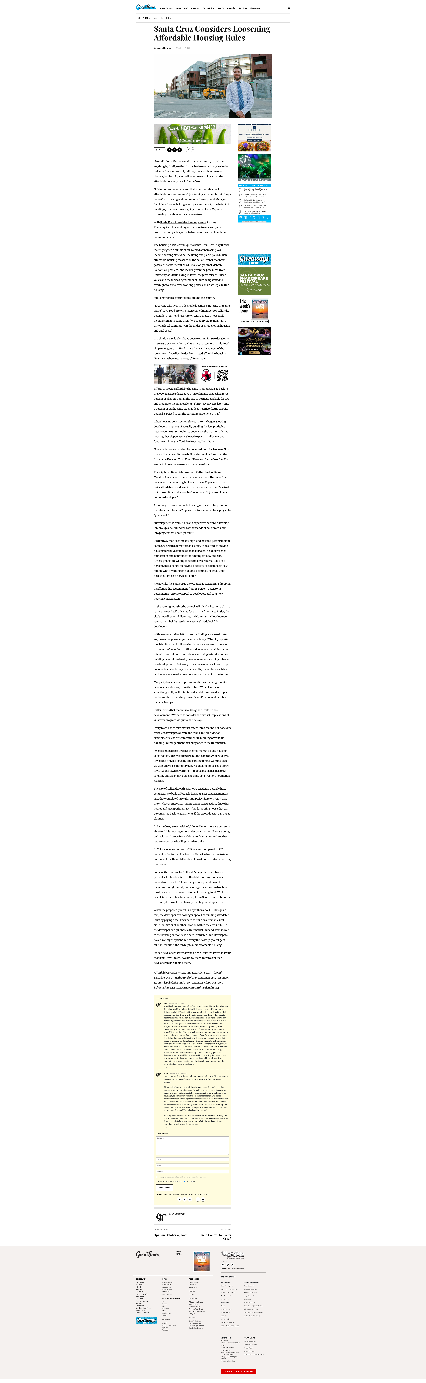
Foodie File (192, 1285)
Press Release (140, 1296)
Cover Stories (167, 1294)
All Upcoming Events (196, 1302)
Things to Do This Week (197, 1311)
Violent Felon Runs (171, 18)
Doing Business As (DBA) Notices (229, 1358)
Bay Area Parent (226, 1309)
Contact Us (139, 1292)
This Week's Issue (195, 1321)
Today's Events (194, 1304)
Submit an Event (194, 1307)
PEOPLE (192, 1291)
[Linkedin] (179, 149)
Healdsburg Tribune (250, 1289)
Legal (223, 1345)
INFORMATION (141, 1279)
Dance (164, 1304)
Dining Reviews (194, 1282)
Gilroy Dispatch (249, 1286)
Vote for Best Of (141, 1310)
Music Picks (166, 1313)
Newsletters (140, 1282)
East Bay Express (227, 1286)
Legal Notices (225, 1350)
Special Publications (196, 1328)
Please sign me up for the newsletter (170, 1181)
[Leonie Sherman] (161, 1217)
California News (167, 1282)
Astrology (165, 1323)
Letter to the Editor (142, 1294)
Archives (139, 1303)
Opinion (165, 1328)
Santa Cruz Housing (202, 1194)
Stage (164, 1315)
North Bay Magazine (228, 1322)
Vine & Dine (193, 1287)
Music (164, 1311)
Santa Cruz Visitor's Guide (230, 1326)
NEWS (164, 1279)
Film (163, 1306)
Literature (165, 1308)
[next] (140, 18)
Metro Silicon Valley (228, 1292)
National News (167, 1289)
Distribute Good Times (143, 1308)
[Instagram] (227, 1265)
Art (163, 1301)
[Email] (187, 149)
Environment (166, 1287)
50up (223, 1306)
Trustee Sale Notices (228, 1361)
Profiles (191, 1294)
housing (184, 1194)
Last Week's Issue (195, 1323)
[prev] (137, 18)
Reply (165, 1067)
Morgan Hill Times (250, 1302)
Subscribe (139, 1285)
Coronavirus (166, 1285)
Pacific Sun (225, 1299)
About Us (139, 1289)
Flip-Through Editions (196, 1326)
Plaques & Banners (142, 1313)
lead (191, 1194)
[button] (289, 8)
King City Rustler (249, 1296)
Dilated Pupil (225, 1312)
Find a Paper (140, 1306)
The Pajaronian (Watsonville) (253, 1312)
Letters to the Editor (169, 1325)
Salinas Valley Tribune (251, 1309)
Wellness (165, 1330)
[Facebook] (169, 149)
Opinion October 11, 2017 (170, 1235)
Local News (166, 1292)
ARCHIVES (178, 1253)
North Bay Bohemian (228, 1296)
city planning (174, 1194)
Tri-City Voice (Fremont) (252, 1316)
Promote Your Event (196, 1309)
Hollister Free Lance (250, 1292)
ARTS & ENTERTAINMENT (171, 1298)
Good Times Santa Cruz (229, 1289)
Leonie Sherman (164, 48)
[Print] (193, 149)
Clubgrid (192, 1314)
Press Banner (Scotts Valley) (253, 1306)
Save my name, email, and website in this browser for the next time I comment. (182, 1177)
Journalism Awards (250, 1344)
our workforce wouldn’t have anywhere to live (199, 755)
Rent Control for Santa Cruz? (216, 1236)
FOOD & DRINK (194, 1279)
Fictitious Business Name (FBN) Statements (230, 1353)
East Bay (224, 1316)
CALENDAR (193, 1298)
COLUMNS (166, 1319)
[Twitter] (174, 149)
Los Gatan (247, 1299)
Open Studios (225, 1319)
